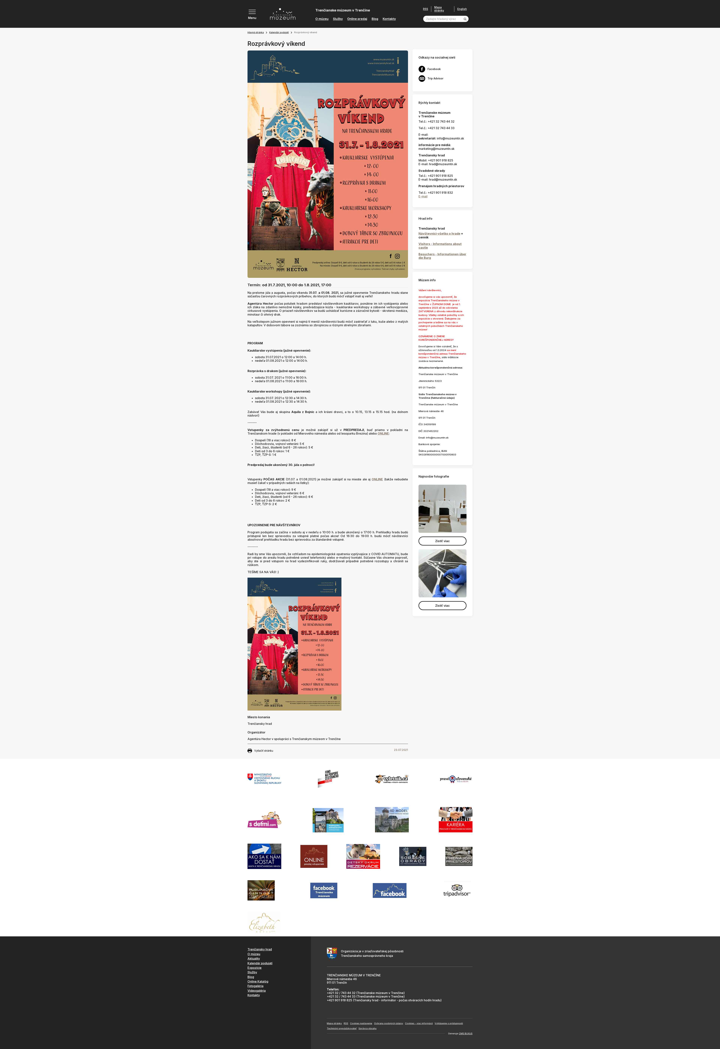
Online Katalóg (258, 981)
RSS (425, 9)
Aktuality (254, 958)
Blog (375, 19)
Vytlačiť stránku (263, 750)
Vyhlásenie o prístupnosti (449, 1023)
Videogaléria (257, 990)
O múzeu (321, 19)
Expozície (255, 968)
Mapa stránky (439, 9)
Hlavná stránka (256, 32)
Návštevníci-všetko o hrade (439, 233)
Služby (338, 19)
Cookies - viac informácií (419, 1023)
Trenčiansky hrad (260, 949)
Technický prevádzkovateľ (342, 1028)
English (462, 9)
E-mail (423, 196)
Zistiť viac (442, 541)
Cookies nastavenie (361, 1023)
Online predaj (357, 19)
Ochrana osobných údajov (388, 1023)
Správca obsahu (367, 1028)
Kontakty (389, 19)
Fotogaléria (255, 986)
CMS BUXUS (465, 1033)
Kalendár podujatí (279, 32)
